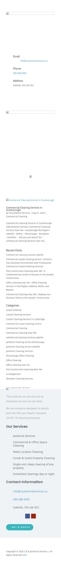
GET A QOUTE (21, 527)
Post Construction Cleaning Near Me (24, 369)
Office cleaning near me (18, 364)
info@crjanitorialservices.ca (34, 60)
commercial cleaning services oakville (24, 337)
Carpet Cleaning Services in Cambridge (25, 319)
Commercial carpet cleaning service (23, 323)
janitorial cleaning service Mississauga (25, 342)
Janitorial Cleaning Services (19, 351)
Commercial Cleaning (16, 216)
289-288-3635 (19, 73)
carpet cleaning (13, 309)
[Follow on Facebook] (27, 516)
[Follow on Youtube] (33, 516)
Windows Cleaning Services (19, 378)
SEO (25, 555)
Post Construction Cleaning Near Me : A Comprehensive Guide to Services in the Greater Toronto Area (30, 275)
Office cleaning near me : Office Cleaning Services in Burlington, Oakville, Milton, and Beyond (27, 286)
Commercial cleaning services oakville (25, 254)
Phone (17, 68)
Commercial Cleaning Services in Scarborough (24, 209)
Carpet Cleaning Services (18, 314)
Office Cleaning (13, 360)
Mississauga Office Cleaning (20, 355)
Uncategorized (13, 374)
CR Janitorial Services (19, 212)
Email (16, 56)
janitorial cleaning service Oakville (23, 346)
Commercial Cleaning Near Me (21, 332)
